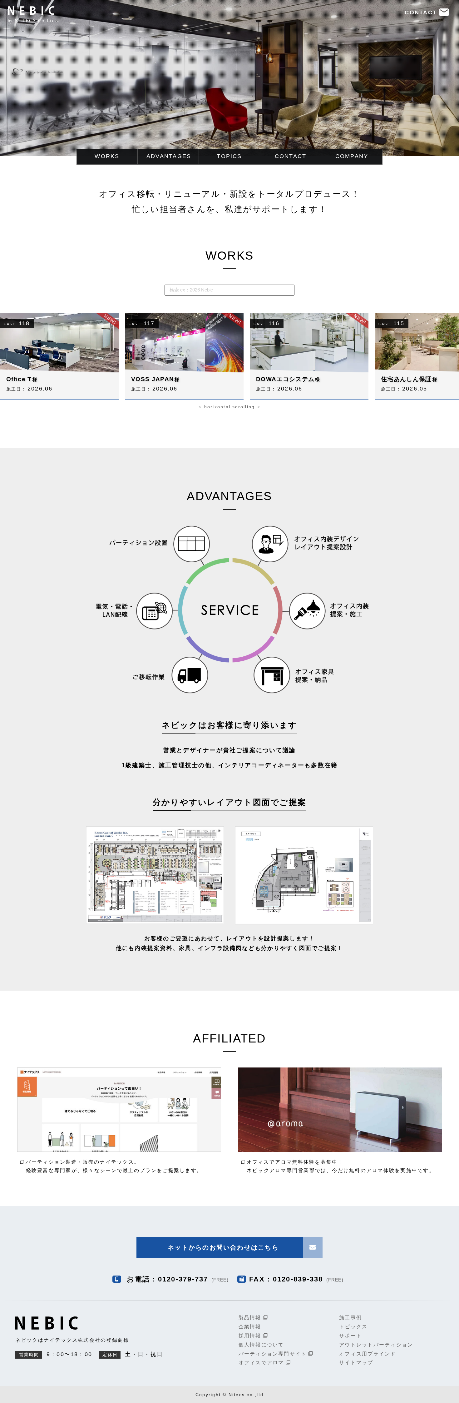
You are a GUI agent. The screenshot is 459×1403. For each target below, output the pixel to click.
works (107, 156)
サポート (350, 1335)
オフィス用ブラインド (367, 1353)
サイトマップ (356, 1362)
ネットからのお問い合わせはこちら (223, 1247)
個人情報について (261, 1344)
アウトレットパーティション (376, 1344)
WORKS (229, 255)
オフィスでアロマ (264, 1362)
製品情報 (253, 1317)
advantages (168, 156)
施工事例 (350, 1317)
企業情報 (250, 1326)
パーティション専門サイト (276, 1353)
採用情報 (253, 1335)
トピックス (353, 1326)
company (351, 156)
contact (291, 156)
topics (229, 156)
